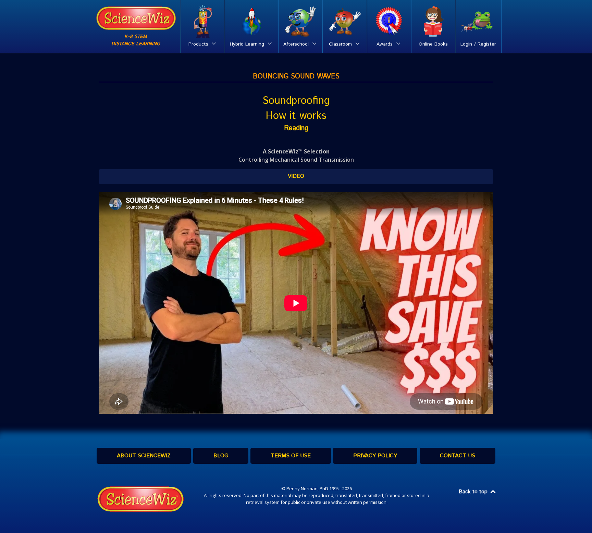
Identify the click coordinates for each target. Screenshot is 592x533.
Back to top (474, 492)
